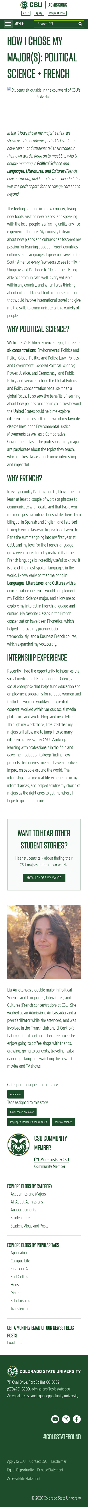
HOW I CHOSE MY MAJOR (44, 877)
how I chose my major (22, 1112)
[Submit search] (80, 23)
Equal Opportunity (20, 1470)
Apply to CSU (16, 1461)
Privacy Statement (50, 1470)
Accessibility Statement (23, 1478)
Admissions (58, 5)
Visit (26, 13)
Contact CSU (38, 1461)
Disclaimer (59, 1461)
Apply (39, 13)
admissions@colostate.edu (50, 1389)
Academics (15, 1094)
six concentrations (21, 350)
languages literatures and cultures (28, 1122)
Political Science (49, 163)
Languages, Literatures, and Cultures (35, 171)
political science (63, 1122)
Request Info (57, 13)
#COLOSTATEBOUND (62, 1437)
